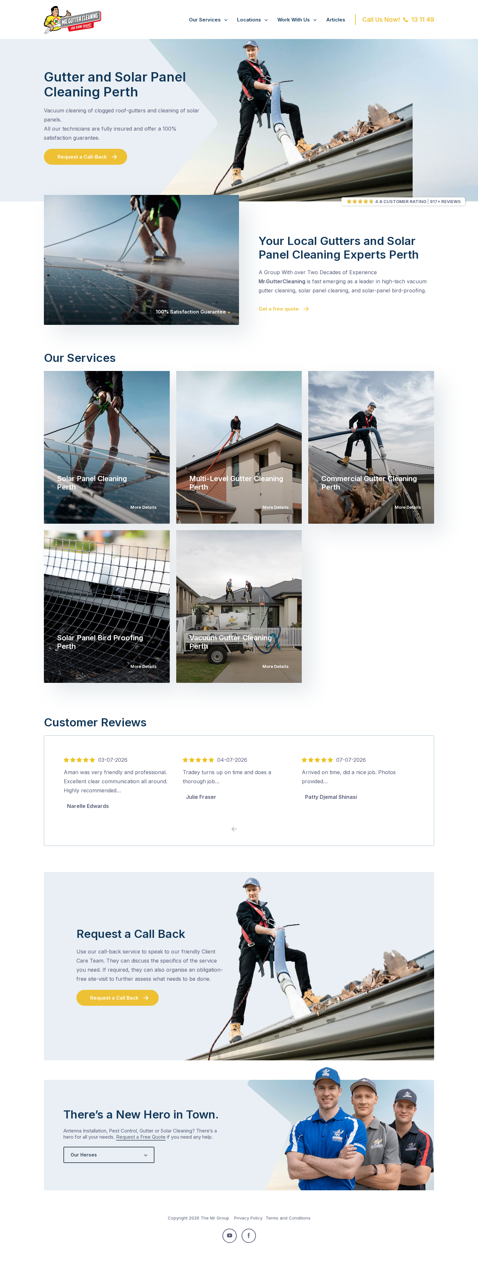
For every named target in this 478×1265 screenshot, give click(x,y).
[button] (244, 829)
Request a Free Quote (141, 1137)
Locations (249, 20)
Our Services (205, 20)
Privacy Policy (248, 1217)
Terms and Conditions (288, 1217)
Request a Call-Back (82, 157)
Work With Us (293, 20)
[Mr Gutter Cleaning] (72, 31)
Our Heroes (84, 1154)
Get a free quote (279, 309)
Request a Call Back (114, 998)
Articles (335, 20)
